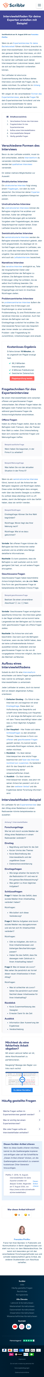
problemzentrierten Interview (17, 302)
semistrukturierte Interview (17, 237)
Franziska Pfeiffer (22, 1239)
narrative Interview (14, 266)
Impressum (22, 1359)
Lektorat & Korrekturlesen (22, 1303)
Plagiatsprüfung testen (22, 378)
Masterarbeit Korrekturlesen (22, 1306)
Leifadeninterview (22, 257)
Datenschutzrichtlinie (22, 1372)
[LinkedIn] (28, 1326)
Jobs (22, 1284)
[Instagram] (22, 1326)
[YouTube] (15, 1326)
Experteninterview (28, 805)
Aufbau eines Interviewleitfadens (22, 130)
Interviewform (29, 672)
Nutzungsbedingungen (22, 1368)
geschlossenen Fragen (27, 739)
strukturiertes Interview (15, 185)
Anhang (36, 85)
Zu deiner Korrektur (22, 1090)
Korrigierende (22, 1295)
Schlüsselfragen (13, 733)
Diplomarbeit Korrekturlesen (22, 1309)
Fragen (33, 97)
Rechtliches (22, 1291)
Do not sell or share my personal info (22, 1363)
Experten (35, 192)
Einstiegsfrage (12, 706)
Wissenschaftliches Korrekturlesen (22, 1316)
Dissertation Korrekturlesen (22, 1313)
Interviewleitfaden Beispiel (20, 133)
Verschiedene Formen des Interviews (24, 121)
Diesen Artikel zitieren (35, 1183)
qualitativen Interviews (22, 164)
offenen (9, 739)
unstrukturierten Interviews (17, 208)
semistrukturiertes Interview (25, 479)
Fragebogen (13, 189)
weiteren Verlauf (22, 786)
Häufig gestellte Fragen (19, 136)
